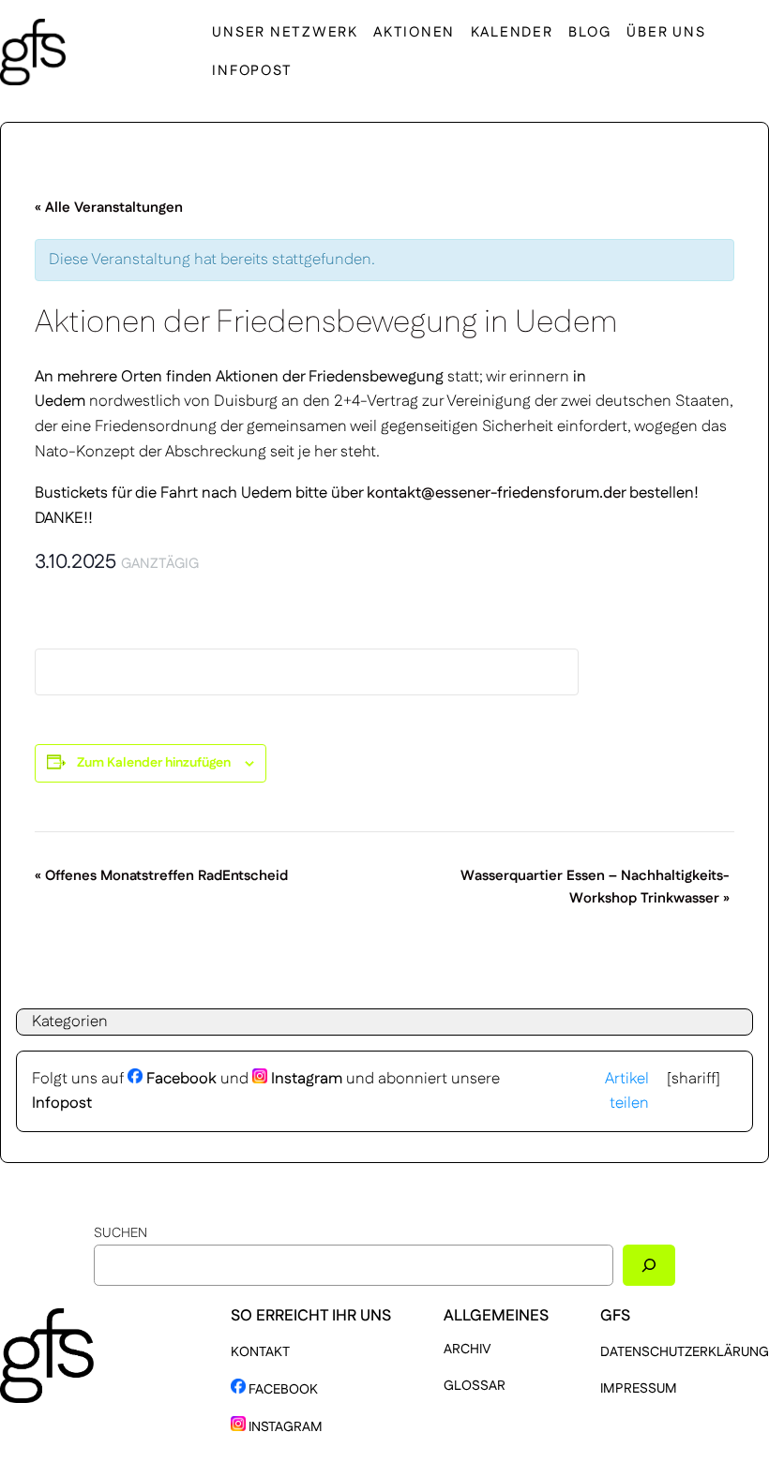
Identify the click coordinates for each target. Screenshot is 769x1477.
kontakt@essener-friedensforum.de (494, 493)
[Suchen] (649, 1265)
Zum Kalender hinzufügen (154, 762)
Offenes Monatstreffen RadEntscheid (161, 876)
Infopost (62, 1103)
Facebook (180, 1078)
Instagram (304, 1078)
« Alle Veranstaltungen (109, 207)
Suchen (120, 1233)
